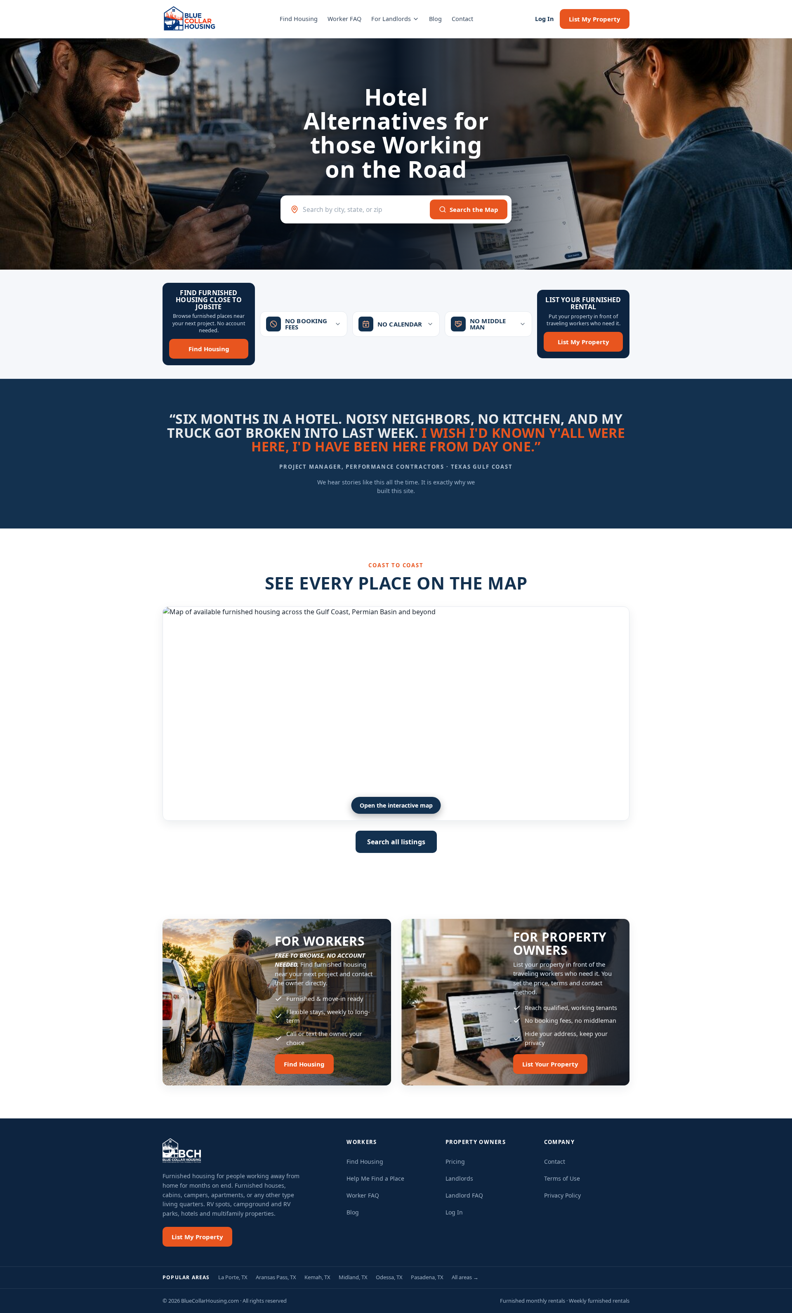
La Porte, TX (233, 1277)
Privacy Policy (562, 1195)
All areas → (465, 1277)
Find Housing (299, 18)
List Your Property (550, 1064)
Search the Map (474, 209)
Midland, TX (353, 1277)
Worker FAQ (344, 18)
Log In (544, 18)
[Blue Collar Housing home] (190, 19)
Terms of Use (562, 1178)
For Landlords (391, 18)
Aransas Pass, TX (276, 1277)
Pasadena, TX (427, 1277)
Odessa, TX (389, 1277)
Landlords (459, 1178)
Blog (435, 18)
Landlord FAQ (464, 1195)
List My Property (594, 19)
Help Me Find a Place (375, 1178)
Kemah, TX (317, 1277)
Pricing (455, 1161)
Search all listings (396, 841)
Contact (462, 18)
